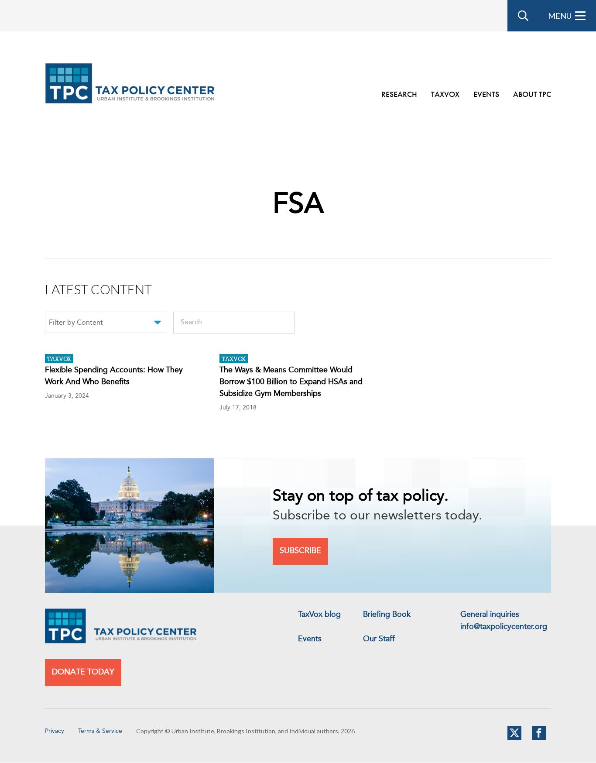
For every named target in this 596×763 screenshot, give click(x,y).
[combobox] (105, 324)
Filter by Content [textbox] (76, 323)
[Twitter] (514, 738)
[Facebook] (539, 738)
